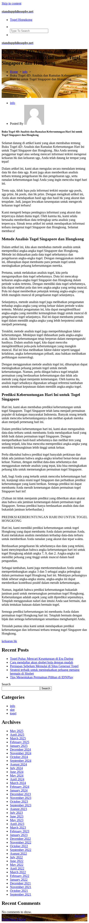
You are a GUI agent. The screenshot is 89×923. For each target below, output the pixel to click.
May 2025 (16, 731)
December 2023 (20, 794)
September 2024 (20, 760)
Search (6, 684)
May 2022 (16, 864)
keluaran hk (9, 641)
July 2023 (16, 812)
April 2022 (17, 868)
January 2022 (19, 879)
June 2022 (16, 861)
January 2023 (19, 835)
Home (14, 71)
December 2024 (20, 749)
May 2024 (16, 775)
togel (13, 713)
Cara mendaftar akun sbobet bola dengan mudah (41, 662)
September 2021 (20, 894)
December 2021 (20, 883)
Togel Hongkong (21, 19)
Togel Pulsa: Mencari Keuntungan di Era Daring (41, 658)
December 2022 (20, 838)
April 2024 (17, 779)
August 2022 (18, 853)
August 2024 (18, 764)
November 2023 (20, 798)
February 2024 (19, 786)
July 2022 (16, 857)
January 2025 (19, 746)
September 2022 (20, 850)
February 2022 (19, 876)
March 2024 (18, 783)
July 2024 (16, 768)
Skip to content (11, 3)
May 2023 (16, 820)
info (25, 71)
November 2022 (20, 842)
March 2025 (18, 738)
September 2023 (20, 805)
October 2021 (19, 890)
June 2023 (16, 816)
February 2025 (19, 742)
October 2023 (19, 801)
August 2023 (18, 809)
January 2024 (19, 790)
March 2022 (18, 872)
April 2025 (17, 734)
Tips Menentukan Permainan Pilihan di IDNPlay (41, 677)
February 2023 (19, 831)
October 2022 (19, 846)
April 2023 (17, 824)
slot (12, 709)
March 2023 (18, 827)
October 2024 (19, 757)
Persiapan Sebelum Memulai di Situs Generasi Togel (44, 666)
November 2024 (20, 753)
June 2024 (16, 772)
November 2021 (20, 887)
